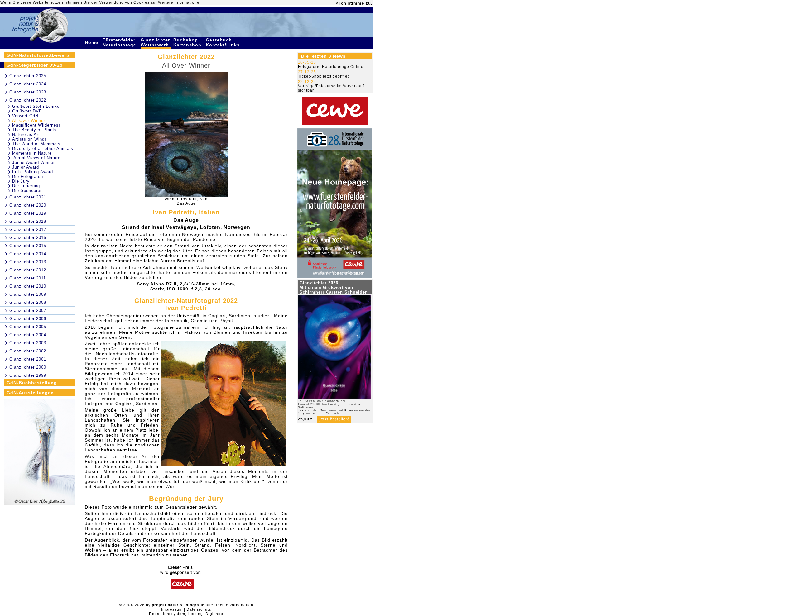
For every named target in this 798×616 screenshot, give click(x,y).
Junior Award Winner (33, 162)
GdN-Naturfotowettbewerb (38, 55)
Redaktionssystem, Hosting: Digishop (186, 614)
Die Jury (21, 181)
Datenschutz (198, 609)
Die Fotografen (27, 176)
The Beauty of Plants (34, 129)
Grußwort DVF (27, 111)
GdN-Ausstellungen (30, 392)
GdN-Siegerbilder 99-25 (35, 65)
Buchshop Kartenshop (188, 42)
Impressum (172, 609)
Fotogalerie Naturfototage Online (330, 66)
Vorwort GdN (25, 115)
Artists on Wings (29, 139)
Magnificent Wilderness (36, 125)
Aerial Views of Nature (36, 157)
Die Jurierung (26, 186)
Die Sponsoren (27, 190)
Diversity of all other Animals (42, 148)
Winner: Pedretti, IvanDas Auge (186, 201)
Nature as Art (26, 134)
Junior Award (25, 167)
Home (92, 42)
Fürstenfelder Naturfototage (120, 42)
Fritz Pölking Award (32, 172)
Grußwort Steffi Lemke (36, 106)
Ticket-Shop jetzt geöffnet (323, 76)
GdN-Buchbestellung (32, 382)
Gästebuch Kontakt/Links (223, 42)
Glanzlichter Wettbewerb (156, 42)
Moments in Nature (32, 153)
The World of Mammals (36, 143)
